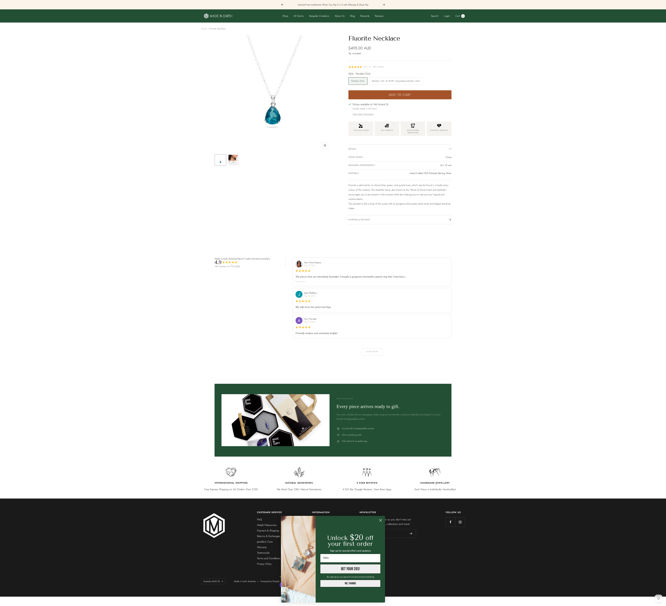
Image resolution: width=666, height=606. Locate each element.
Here (388, 489)
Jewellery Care (265, 542)
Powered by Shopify (270, 581)
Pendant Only (358, 81)
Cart (459, 16)
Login (447, 16)
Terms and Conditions (268, 558)
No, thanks (350, 583)
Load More (372, 351)
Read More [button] (300, 281)
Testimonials (263, 553)
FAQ (259, 519)
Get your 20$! (350, 568)
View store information (363, 114)
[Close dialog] (381, 520)
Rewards (364, 16)
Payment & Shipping (268, 531)
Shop (285, 16)
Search (434, 16)
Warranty (262, 547)
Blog (352, 16)
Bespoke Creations (319, 16)
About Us (340, 16)
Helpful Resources (267, 525)
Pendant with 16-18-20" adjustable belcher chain (396, 81)
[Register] (410, 533)
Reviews (379, 16)
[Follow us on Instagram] (460, 522)
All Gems (299, 16)
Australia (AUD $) (211, 581)
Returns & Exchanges (268, 536)
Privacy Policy (264, 564)
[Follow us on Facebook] (450, 522)
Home (204, 28)
